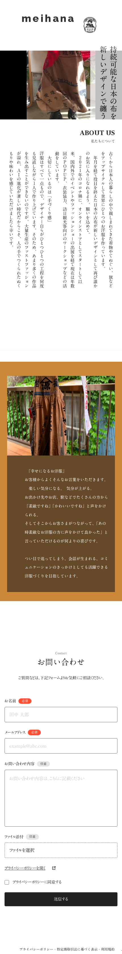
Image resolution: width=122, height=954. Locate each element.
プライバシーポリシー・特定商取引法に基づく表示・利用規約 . (70, 949)
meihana (48, 25)
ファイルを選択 (22, 850)
